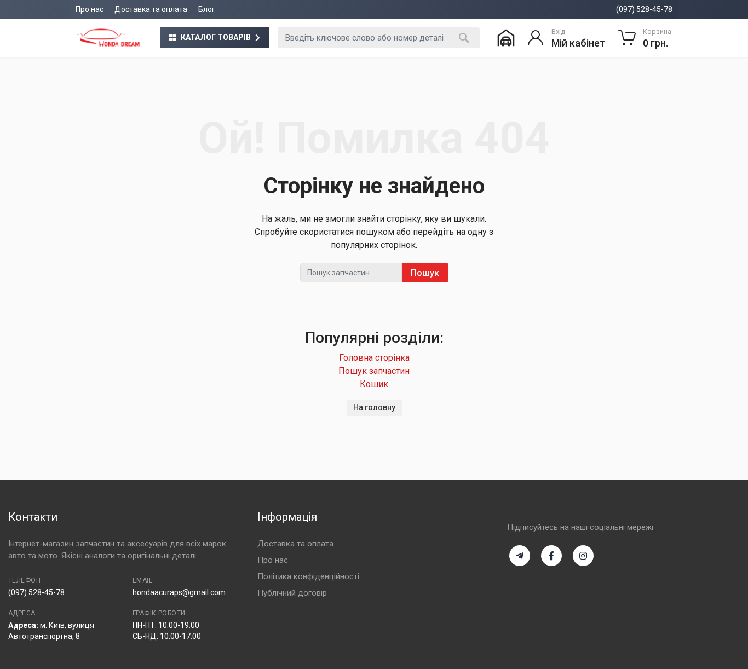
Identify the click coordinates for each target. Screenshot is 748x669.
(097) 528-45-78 (644, 9)
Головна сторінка (374, 358)
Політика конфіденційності (308, 576)
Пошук (425, 273)
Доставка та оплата (150, 9)
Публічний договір (292, 593)
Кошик (374, 384)
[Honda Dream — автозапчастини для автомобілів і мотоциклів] (108, 38)
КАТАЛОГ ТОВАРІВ (216, 37)
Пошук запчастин (374, 371)
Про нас (89, 9)
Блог (206, 9)
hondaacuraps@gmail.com (179, 592)
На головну (374, 407)
